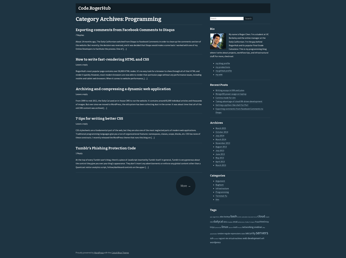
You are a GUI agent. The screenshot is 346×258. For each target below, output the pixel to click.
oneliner (258, 227)
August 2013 (221, 146)
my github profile (224, 70)
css (211, 221)
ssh (211, 238)
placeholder (213, 234)
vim (226, 238)
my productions (223, 67)
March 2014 (221, 139)
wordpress (215, 242)
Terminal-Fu (221, 195)
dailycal (218, 221)
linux (225, 227)
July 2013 (220, 150)
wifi (262, 238)
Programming (222, 192)
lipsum (231, 227)
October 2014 (222, 132)
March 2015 (221, 128)
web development (252, 238)
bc (238, 217)
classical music (252, 217)
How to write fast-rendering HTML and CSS (112, 59)
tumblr (216, 239)
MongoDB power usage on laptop (231, 94)
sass (243, 233)
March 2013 (221, 165)
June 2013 (220, 154)
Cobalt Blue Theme (120, 252)
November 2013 (223, 143)
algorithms (216, 217)
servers (262, 232)
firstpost (252, 222)
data (225, 221)
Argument (220, 181)
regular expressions (232, 233)
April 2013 (220, 161)
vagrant (222, 238)
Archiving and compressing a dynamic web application (123, 89)
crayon (267, 217)
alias (222, 216)
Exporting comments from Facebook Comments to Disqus (125, 30)
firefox (247, 222)
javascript (218, 227)
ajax (211, 217)
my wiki (219, 74)
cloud (261, 216)
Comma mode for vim (226, 97)
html (262, 221)
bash (233, 216)
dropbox (230, 222)
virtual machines (235, 238)
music (240, 227)
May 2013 (220, 157)
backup (227, 216)
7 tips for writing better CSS (99, 118)
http (267, 221)
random (220, 233)
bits (240, 217)
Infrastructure (222, 188)
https (212, 227)
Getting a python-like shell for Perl (232, 105)
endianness (241, 222)
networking (248, 227)
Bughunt (220, 184)
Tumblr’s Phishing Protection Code (106, 148)
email (235, 221)
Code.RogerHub (94, 8)
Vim (217, 199)
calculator (245, 217)
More (186, 186)
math (235, 227)
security (250, 233)
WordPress (99, 252)
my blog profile (223, 63)
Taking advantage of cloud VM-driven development (239, 101)
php (263, 227)
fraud (257, 221)
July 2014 (220, 135)
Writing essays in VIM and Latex (230, 90)
